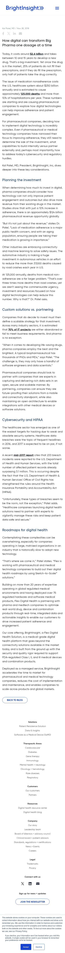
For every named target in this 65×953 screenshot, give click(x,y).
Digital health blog (32, 812)
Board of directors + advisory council (32, 833)
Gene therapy (32, 756)
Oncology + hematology (32, 769)
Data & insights (32, 730)
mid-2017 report (24, 455)
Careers (32, 850)
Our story (32, 825)
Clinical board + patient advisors (33, 838)
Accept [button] (26, 947)
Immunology (32, 760)
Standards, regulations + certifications (32, 842)
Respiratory (32, 777)
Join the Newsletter (32, 901)
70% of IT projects (19, 329)
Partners (32, 795)
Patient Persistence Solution (32, 726)
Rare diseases (32, 773)
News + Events (32, 846)
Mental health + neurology (32, 765)
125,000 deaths (30, 93)
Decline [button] (39, 947)
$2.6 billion (36, 54)
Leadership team (32, 829)
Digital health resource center (32, 808)
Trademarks (32, 864)
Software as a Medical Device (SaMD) (32, 734)
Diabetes (32, 752)
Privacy (32, 868)
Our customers (33, 790)
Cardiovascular (32, 748)
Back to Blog (15, 700)
